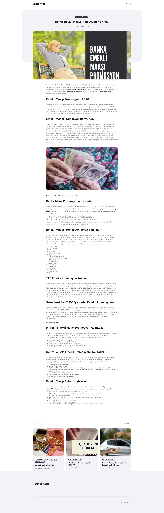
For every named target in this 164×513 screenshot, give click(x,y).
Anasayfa (128, 4)
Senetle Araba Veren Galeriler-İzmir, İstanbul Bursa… (115, 464)
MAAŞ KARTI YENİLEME (44, 465)
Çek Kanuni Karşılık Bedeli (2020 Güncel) (79, 464)
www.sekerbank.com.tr (52, 322)
